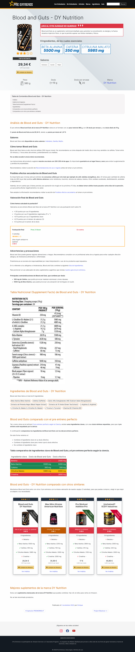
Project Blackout (99, 611)
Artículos (81, 4)
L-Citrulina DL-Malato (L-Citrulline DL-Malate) (27, 408)
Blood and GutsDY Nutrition (25, 505)
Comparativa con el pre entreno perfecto (25, 109)
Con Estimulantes (59, 4)
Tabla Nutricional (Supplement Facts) (24, 104)
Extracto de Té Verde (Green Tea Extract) (63, 404)
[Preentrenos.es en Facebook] (67, 631)
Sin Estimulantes (72, 4)
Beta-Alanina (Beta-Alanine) (20, 401)
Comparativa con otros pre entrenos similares (27, 111)
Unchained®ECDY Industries (109, 505)
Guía (102, 4)
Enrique (80, 605)
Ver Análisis (26, 571)
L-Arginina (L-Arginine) (88, 404)
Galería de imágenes (19, 102)
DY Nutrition (110, 82)
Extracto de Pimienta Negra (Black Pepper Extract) (29, 404)
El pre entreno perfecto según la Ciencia (47, 424)
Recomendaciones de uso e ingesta (48, 168)
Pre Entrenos (61, 650)
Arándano (44, 65)
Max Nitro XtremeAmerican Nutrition (53, 505)
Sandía (52, 65)
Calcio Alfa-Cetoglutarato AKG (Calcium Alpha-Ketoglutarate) (69, 401)
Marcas (88, 4)
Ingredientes (96, 4)
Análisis (15, 100)
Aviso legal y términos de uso (74, 650)
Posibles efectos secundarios (65, 192)
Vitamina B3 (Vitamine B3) (72, 408)
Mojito (59, 65)
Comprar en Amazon (25, 72)
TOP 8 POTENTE (24, 58)
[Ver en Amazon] (24, 37)
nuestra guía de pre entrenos (75, 270)
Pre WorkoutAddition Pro (81, 505)
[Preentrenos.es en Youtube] (74, 631)
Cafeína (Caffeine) (39, 401)
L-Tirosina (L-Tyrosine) (53, 408)
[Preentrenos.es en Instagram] (61, 631)
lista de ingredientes (76, 265)
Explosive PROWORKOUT (35, 611)
